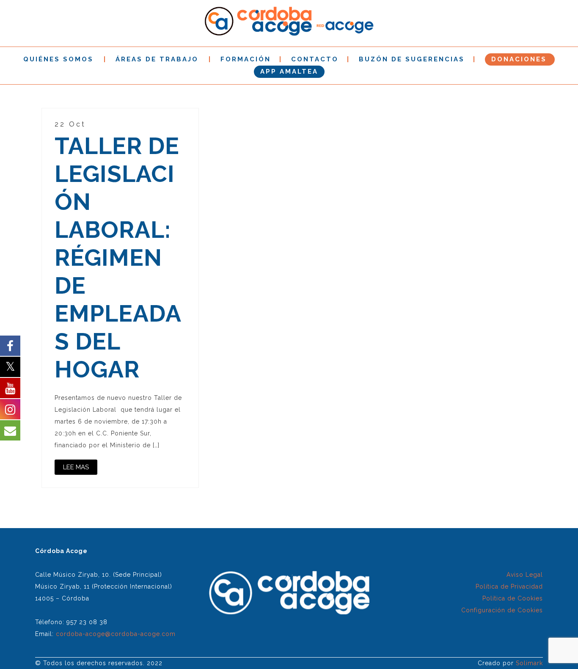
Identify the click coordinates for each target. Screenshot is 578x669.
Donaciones (519, 59)
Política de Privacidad (509, 586)
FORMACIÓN (245, 59)
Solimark (529, 663)
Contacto (315, 59)
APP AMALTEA (289, 71)
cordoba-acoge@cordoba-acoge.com (116, 633)
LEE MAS (76, 467)
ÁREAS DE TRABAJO (157, 59)
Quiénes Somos (58, 59)
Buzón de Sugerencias (412, 59)
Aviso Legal (524, 574)
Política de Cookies (512, 598)
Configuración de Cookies (502, 610)
